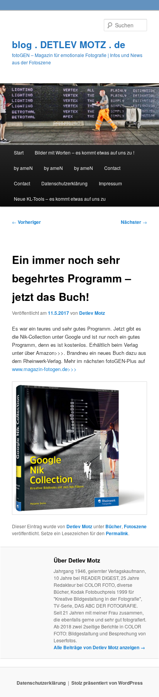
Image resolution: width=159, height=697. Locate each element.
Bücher (113, 526)
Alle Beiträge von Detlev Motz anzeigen (99, 647)
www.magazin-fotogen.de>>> (44, 369)
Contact (112, 168)
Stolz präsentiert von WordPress (107, 682)
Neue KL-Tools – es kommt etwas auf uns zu (60, 198)
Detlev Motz (92, 312)
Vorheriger (26, 221)
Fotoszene (135, 526)
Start (19, 152)
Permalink (117, 533)
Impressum (110, 183)
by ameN (23, 168)
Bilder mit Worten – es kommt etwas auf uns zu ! (84, 152)
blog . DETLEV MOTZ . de (68, 44)
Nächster (134, 221)
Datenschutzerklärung (64, 183)
